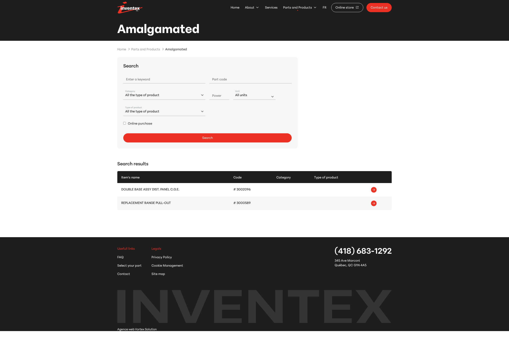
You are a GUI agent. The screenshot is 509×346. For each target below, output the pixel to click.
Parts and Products (297, 7)
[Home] (129, 7)
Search (207, 137)
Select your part (129, 265)
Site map (158, 273)
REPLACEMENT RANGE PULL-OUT (146, 202)
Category (130, 91)
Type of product (133, 107)
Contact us (379, 7)
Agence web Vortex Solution (137, 329)
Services (271, 7)
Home (235, 7)
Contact (123, 273)
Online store (345, 7)
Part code (219, 79)
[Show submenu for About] (257, 7)
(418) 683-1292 (363, 250)
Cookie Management (167, 265)
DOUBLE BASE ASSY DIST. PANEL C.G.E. (150, 189)
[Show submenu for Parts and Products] (315, 7)
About (249, 7)
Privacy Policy (162, 256)
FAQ (120, 256)
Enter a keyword (138, 79)
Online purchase (140, 123)
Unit (237, 91)
